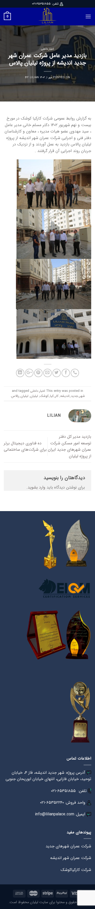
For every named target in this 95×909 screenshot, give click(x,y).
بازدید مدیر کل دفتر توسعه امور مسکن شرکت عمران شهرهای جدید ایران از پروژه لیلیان (69, 446)
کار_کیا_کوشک (49, 396)
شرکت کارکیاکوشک (76, 870)
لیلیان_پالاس (19, 396)
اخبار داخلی (47, 49)
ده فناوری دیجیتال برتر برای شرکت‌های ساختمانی (25, 446)
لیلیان (34, 396)
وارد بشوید (36, 487)
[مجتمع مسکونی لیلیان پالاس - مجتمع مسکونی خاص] (48, 16)
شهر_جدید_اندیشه (72, 396)
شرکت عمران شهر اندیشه (70, 858)
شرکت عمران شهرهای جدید (68, 846)
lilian (34, 77)
